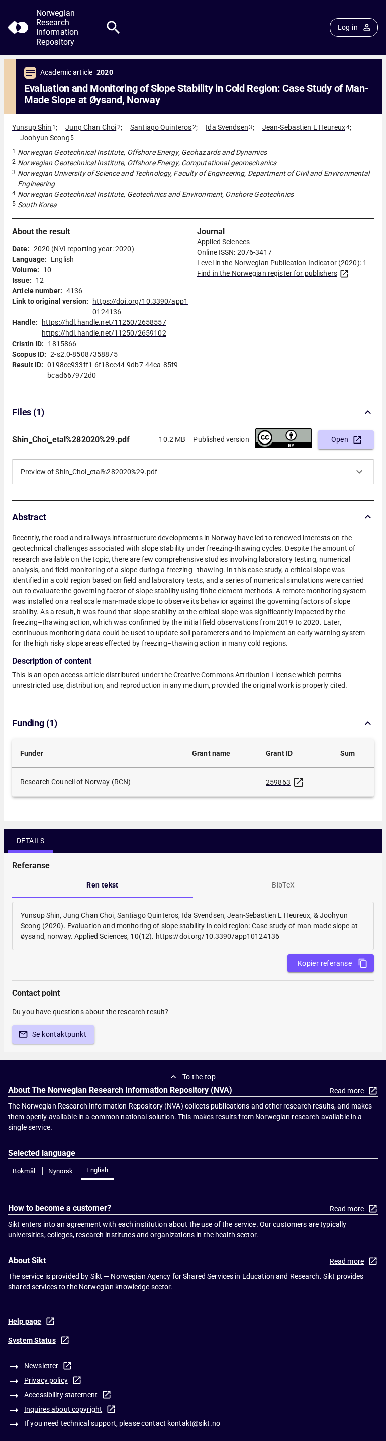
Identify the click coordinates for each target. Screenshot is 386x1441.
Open (340, 439)
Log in (348, 27)
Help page (24, 1321)
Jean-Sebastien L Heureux (303, 127)
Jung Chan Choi (90, 127)
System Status (32, 1340)
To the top (199, 1077)
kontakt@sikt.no (193, 1423)
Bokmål (24, 1171)
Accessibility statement (61, 1395)
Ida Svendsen (227, 127)
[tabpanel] (193, 926)
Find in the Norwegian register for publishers (267, 273)
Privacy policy (46, 1380)
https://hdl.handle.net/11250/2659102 (104, 333)
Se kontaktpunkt (59, 1034)
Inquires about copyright (63, 1409)
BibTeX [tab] (283, 885)
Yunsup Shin (31, 127)
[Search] (113, 27)
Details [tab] (31, 841)
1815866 (62, 344)
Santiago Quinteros (160, 127)
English (97, 1170)
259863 (278, 782)
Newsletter (41, 1366)
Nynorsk (60, 1171)
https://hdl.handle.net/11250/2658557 (104, 322)
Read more (347, 1091)
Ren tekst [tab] (102, 885)
